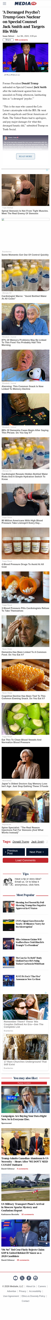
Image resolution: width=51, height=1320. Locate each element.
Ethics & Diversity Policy (33, 1296)
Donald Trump (21, 841)
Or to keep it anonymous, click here (27, 883)
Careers (42, 1286)
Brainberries (7, 252)
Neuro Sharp (7, 649)
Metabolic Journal (9, 337)
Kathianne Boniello (10, 1214)
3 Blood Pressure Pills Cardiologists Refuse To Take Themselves (25, 609)
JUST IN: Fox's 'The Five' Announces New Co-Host (28, 978)
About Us (30, 1286)
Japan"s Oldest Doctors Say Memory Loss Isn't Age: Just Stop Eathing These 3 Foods (25, 785)
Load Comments (25, 860)
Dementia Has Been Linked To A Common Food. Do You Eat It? (24, 653)
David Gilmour (8, 1169)
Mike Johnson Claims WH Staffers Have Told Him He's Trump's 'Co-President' (30, 942)
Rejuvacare (6, 824)
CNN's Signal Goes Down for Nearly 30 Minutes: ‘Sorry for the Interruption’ (30, 923)
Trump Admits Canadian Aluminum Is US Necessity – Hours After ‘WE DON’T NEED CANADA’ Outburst (24, 1161)
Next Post (35, 852)
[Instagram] (35, 1278)
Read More (25, 156)
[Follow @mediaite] (22, 1278)
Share (8, 40)
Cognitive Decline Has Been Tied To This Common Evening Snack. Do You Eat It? (23, 697)
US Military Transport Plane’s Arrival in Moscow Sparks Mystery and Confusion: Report (22, 1207)
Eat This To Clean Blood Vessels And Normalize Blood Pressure (21, 741)
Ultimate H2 (6, 293)
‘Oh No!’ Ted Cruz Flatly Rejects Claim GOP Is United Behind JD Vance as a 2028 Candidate (22, 1253)
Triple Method (7, 208)
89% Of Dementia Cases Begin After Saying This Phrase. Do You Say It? (25, 431)
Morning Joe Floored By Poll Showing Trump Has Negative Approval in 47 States (31, 905)
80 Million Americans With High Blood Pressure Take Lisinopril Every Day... (22, 521)
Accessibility (35, 1291)
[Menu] (6, 3)
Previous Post (12, 852)
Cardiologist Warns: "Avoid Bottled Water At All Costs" (24, 297)
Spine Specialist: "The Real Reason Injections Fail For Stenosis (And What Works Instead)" (22, 830)
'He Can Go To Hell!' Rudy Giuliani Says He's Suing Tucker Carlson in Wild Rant (30, 960)
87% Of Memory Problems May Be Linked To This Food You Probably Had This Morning (24, 342)
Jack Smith (37, 841)
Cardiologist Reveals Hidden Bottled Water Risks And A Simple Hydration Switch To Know (25, 476)
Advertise (11, 1291)
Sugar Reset (7, 517)
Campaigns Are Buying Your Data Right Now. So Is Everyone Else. (24, 1117)
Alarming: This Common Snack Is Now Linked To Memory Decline (22, 387)
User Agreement (11, 1296)
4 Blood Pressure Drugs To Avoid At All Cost (23, 565)
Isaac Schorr (8, 36)
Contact (25, 1301)
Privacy (22, 1291)
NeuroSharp (6, 781)
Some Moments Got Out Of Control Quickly (25, 255)
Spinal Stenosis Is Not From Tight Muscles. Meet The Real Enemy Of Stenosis (25, 212)
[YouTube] (15, 1278)
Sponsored (6, 1123)
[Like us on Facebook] (29, 1278)
